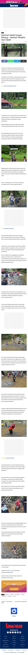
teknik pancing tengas (9, 228)
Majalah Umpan (9, 572)
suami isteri (4, 596)
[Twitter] (13, 632)
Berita (6, 30)
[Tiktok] (15, 632)
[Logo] (14, 625)
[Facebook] (8, 632)
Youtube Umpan (9, 577)
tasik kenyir (10, 596)
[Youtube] (18, 632)
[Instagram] (10, 632)
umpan (14, 596)
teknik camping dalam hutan (10, 86)
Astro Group (22, 652)
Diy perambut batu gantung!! (21, 601)
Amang (2, 41)
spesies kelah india (10, 458)
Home (2, 30)
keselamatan (17, 594)
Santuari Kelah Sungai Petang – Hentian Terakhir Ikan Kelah (13, 37)
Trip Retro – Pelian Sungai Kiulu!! (6, 602)
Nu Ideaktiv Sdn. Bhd (13, 652)
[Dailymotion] (20, 632)
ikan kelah (12, 594)
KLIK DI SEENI (14, 589)
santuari (22, 594)
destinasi (7, 594)
